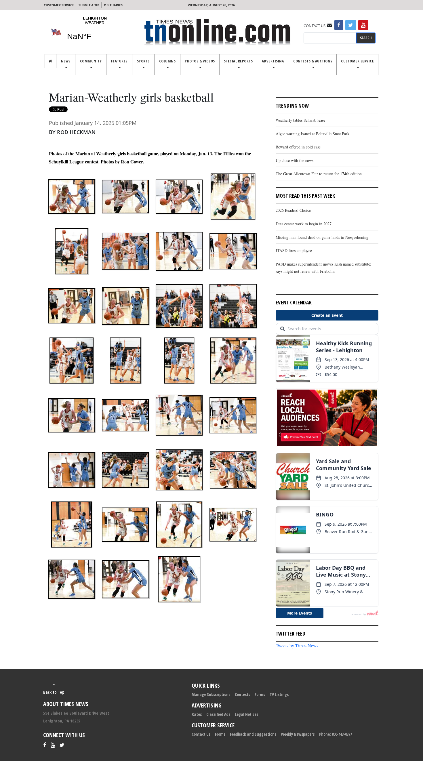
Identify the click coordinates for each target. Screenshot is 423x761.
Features (119, 61)
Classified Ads (218, 714)
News (65, 61)
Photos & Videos (200, 61)
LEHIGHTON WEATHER (94, 32)
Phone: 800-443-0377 (335, 734)
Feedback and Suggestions (253, 734)
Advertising (273, 61)
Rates (197, 714)
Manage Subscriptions (211, 694)
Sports (143, 61)
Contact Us (201, 734)
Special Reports (238, 61)
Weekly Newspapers (298, 734)
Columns (167, 61)
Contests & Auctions (312, 61)
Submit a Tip (89, 5)
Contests (242, 694)
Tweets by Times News (297, 645)
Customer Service (59, 5)
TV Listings (279, 694)
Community (91, 61)
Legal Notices (246, 714)
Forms (260, 694)
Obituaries (113, 5)
